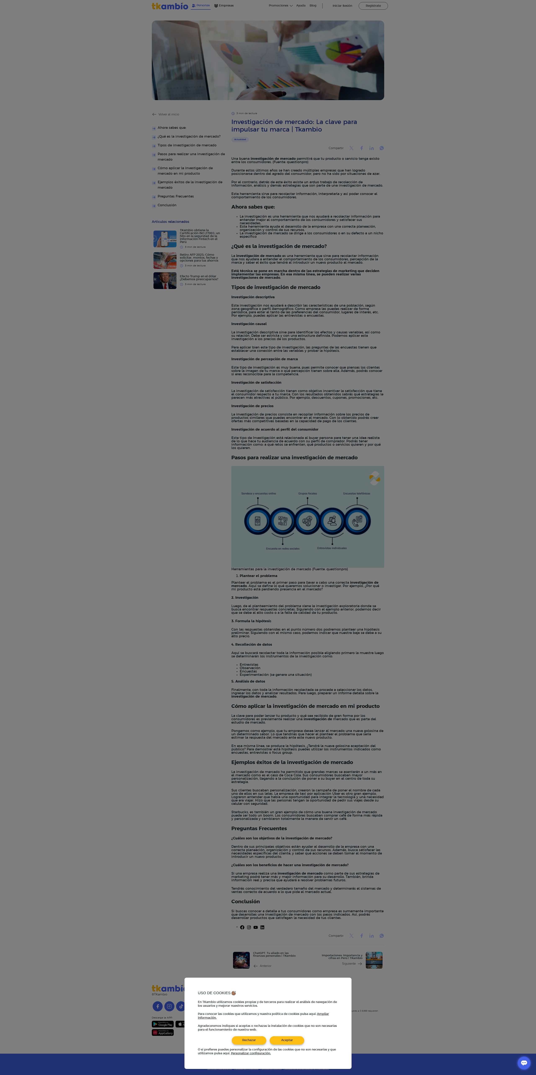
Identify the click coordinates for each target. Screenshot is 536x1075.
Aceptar (287, 1040)
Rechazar (249, 1040)
